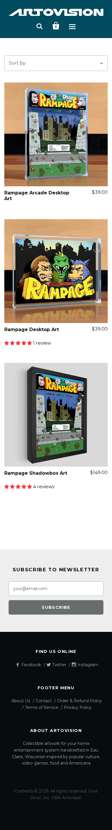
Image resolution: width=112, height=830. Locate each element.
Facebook (31, 664)
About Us (20, 700)
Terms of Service (41, 707)
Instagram (88, 664)
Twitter (59, 664)
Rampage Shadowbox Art (35, 473)
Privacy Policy (78, 707)
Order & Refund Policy (79, 700)
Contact (44, 700)
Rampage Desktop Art (31, 329)
